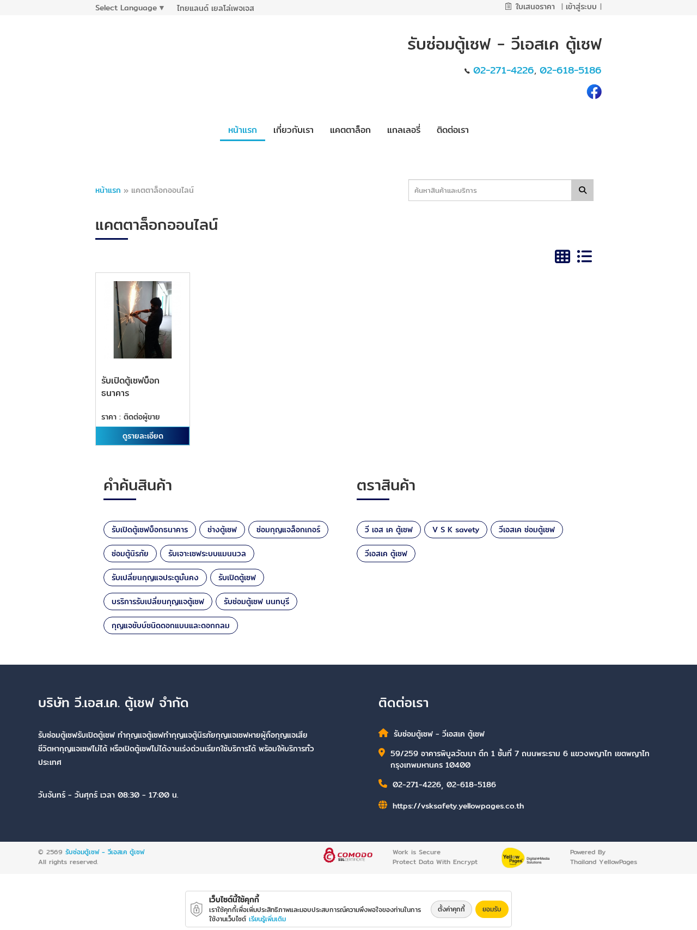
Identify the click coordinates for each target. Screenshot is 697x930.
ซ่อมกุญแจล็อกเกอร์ (288, 530)
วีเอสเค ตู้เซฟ (386, 554)
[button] (293, 129)
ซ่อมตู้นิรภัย (130, 554)
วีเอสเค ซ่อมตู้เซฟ (527, 530)
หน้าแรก (108, 190)
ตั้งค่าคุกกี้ (451, 909)
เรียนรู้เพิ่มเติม (267, 919)
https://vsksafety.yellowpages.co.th (458, 806)
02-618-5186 (571, 70)
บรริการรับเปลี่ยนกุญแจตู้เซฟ (158, 601)
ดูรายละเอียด (143, 436)
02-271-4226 (503, 70)
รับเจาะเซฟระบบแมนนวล (207, 554)
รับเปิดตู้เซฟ (237, 577)
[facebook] (594, 91)
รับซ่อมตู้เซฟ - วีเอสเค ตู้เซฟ (104, 852)
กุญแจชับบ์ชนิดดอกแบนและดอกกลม (171, 625)
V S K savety (455, 530)
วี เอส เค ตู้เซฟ (389, 530)
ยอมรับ (492, 909)
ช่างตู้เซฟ (222, 530)
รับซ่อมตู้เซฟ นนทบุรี (256, 601)
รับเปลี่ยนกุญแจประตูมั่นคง (155, 577)
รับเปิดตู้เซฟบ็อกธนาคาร (150, 530)
